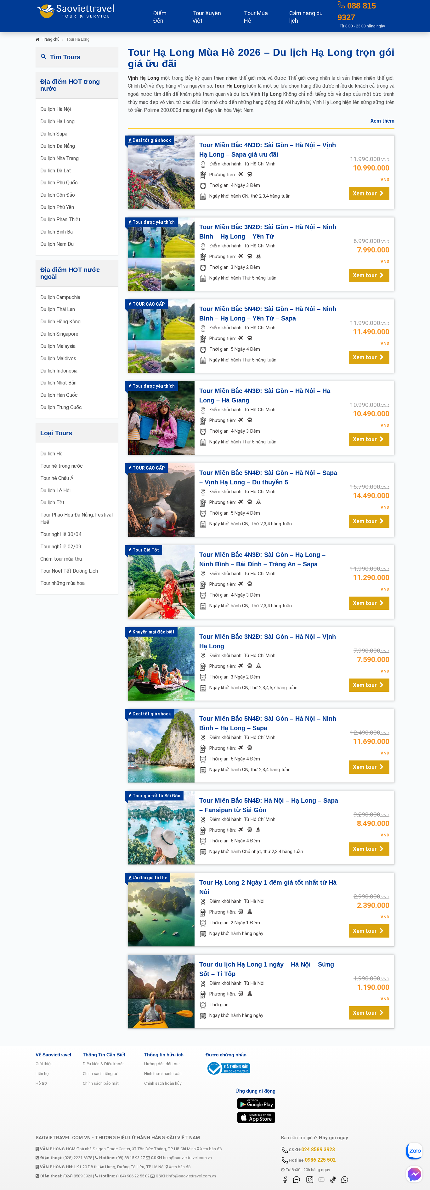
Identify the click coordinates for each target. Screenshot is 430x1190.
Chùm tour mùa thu (61, 559)
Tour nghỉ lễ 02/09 (60, 547)
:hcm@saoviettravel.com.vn (181, 1157)
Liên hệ (42, 1073)
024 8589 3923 (318, 1149)
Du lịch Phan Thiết (60, 219)
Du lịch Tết (52, 502)
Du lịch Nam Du (57, 244)
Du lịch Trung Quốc (61, 407)
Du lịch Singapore (59, 334)
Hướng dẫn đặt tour (162, 1063)
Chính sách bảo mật (101, 1083)
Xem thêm (382, 121)
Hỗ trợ (41, 1083)
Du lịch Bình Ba (56, 232)
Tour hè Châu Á (56, 478)
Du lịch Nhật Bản (58, 383)
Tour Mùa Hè (256, 17)
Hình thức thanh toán (163, 1073)
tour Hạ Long (230, 86)
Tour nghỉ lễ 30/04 (60, 534)
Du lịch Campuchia (60, 297)
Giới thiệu (44, 1063)
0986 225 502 (320, 1160)
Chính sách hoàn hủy (162, 1083)
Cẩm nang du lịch (306, 17)
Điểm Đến (160, 17)
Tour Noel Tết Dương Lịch (69, 571)
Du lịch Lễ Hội (55, 491)
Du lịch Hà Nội (55, 109)
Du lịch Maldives (58, 358)
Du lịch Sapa (53, 134)
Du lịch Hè (51, 454)
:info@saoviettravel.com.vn (186, 1176)
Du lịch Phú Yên (57, 207)
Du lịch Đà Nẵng (57, 146)
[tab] (77, 57)
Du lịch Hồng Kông (60, 322)
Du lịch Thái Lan (57, 309)
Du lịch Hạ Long (57, 121)
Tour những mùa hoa (62, 583)
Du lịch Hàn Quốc (59, 395)
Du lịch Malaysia (58, 346)
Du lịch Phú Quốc (59, 183)
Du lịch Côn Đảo (57, 195)
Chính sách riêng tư (100, 1073)
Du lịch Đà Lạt (55, 171)
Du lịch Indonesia (58, 371)
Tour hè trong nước (61, 466)
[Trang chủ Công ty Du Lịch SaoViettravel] (86, 11)
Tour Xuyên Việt (206, 17)
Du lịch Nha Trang (59, 158)
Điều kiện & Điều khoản (104, 1063)
